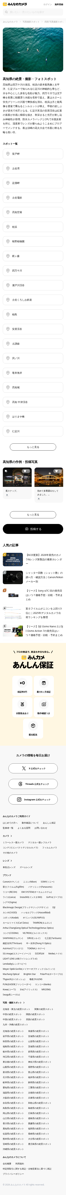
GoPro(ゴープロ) (54, 897)
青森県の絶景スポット (38, 1031)
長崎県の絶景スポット (38, 1133)
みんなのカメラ (10, 21)
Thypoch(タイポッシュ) (14, 979)
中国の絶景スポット (12, 1019)
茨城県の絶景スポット (38, 1046)
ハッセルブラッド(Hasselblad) (35, 912)
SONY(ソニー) (47, 881)
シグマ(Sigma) (10, 902)
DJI (53, 907)
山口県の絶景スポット (13, 1118)
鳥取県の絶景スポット (13, 1108)
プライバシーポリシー (13, 1173)
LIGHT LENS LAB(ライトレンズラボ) (20, 958)
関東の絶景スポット (44, 1009)
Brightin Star (30, 974)
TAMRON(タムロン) (42, 922)
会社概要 (7, 1163)
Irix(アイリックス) (28, 989)
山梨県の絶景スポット (13, 1066)
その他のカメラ (10, 852)
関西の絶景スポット (35, 1014)
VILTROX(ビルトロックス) (35, 933)
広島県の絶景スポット (38, 1113)
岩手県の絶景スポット (13, 1036)
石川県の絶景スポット (13, 1077)
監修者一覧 (8, 827)
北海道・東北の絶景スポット (16, 1009)
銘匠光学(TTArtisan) (12, 943)
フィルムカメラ (49, 847)
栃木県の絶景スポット (13, 1051)
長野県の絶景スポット (38, 1066)
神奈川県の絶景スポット (39, 1061)
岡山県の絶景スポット (13, 1113)
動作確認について (30, 822)
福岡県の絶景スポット (38, 1128)
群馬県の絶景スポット (38, 1051)
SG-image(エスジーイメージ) (17, 953)
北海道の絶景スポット (13, 1031)
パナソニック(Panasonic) (40, 886)
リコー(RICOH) (10, 891)
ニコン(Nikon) (30, 881)
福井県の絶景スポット (38, 1077)
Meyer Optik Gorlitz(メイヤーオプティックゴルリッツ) (29, 968)
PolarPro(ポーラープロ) (51, 974)
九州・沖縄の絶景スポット (15, 1024)
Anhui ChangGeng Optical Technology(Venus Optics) (28, 927)
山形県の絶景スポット (38, 1041)
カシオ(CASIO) (10, 912)
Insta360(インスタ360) (31, 897)
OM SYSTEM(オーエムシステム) (36, 891)
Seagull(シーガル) (11, 994)
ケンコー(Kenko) (43, 984)
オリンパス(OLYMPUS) (34, 917)
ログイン (47, 4)
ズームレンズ (26, 867)
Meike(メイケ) (55, 953)
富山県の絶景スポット (38, 1072)
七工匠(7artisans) (53, 938)
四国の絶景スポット (35, 1019)
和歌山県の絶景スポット (39, 1102)
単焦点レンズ (9, 867)
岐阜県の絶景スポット (13, 1082)
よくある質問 (24, 827)
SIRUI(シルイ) (33, 938)
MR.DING (46, 989)
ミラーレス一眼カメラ (13, 842)
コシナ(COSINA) (10, 933)
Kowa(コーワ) (9, 989)
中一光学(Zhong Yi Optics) (38, 943)
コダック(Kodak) (11, 917)
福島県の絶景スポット (13, 1046)
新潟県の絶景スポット (13, 1072)
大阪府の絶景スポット (13, 1097)
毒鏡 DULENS (35, 979)
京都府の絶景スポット (38, 1092)
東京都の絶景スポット (13, 1061)
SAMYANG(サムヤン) (13, 938)
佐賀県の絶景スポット (13, 1133)
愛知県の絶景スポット (13, 1087)
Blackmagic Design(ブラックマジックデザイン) (25, 907)
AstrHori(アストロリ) (13, 948)
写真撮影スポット (31, 21)
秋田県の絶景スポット (13, 1041)
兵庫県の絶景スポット (38, 1097)
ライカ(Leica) (9, 897)
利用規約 (19, 1163)
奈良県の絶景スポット (13, 1102)
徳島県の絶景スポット (38, 1118)
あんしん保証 (49, 822)
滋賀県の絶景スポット (13, 1092)
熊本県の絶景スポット (13, 1138)
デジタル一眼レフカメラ (39, 842)
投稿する (36, 529)
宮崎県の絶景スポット (13, 1143)
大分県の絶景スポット (38, 1138)
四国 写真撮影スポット (55, 21)
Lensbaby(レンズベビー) (14, 963)
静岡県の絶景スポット (38, 1082)
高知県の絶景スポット (13, 1128)
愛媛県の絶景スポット (38, 1123)
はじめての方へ (10, 822)
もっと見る (33, 447)
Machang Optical (11, 974)
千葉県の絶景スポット (38, 1056)
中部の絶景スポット (12, 1014)
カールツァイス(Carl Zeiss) (16, 922)
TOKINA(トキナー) (36, 948)
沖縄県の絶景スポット (13, 1149)
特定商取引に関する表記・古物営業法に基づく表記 (27, 1168)
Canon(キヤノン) (11, 881)
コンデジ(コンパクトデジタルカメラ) (20, 847)
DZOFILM (39, 953)
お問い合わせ (40, 827)
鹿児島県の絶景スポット (39, 1143)
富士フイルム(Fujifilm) (13, 886)
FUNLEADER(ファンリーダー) (17, 984)
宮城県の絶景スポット (38, 1036)
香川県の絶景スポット (13, 1123)
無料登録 (59, 4)
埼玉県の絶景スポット (13, 1056)
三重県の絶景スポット (38, 1087)
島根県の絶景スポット (38, 1108)
